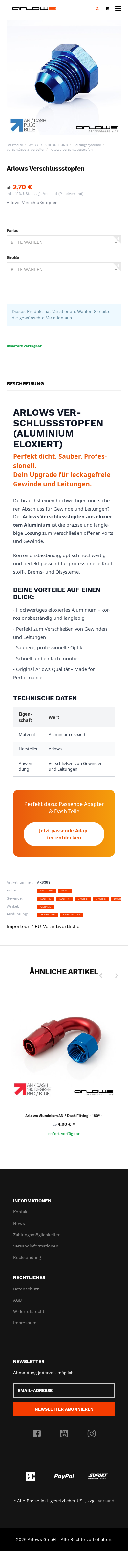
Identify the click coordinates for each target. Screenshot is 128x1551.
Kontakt (21, 1211)
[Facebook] (37, 1433)
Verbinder (47, 914)
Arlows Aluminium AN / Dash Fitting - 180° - (63, 1116)
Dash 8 (101, 898)
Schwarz (46, 890)
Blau (64, 890)
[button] (64, 242)
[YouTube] (64, 1433)
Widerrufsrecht (28, 1311)
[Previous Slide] (100, 976)
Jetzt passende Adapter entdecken (64, 834)
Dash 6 (83, 898)
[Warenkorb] (107, 8)
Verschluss (71, 914)
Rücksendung (27, 1257)
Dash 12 (119, 898)
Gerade (45, 906)
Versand (50, 194)
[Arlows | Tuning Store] (34, 8)
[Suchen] (97, 8)
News (19, 1223)
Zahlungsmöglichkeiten (37, 1234)
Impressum (24, 1322)
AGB (17, 1300)
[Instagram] (92, 1433)
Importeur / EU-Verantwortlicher (44, 926)
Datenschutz (26, 1289)
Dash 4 (64, 898)
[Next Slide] (117, 976)
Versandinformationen (35, 1246)
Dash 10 (45, 898)
